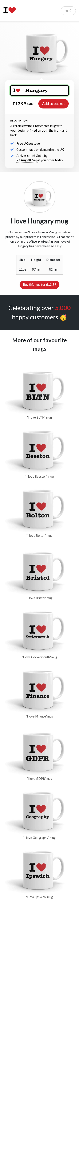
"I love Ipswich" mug (39, 897)
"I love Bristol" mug (39, 598)
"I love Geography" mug (39, 837)
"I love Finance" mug (39, 716)
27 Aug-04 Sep (26, 160)
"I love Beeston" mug (39, 476)
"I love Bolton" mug (39, 535)
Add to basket (53, 103)
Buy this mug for (39, 284)
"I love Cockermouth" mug (39, 657)
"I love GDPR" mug (39, 778)
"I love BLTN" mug (39, 417)
